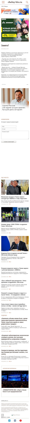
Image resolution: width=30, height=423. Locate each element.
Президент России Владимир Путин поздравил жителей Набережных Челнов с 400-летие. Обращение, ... (13, 258)
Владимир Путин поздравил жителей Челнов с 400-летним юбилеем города (14, 254)
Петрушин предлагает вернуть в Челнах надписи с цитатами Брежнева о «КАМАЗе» (14, 269)
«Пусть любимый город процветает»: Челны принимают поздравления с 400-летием (13, 281)
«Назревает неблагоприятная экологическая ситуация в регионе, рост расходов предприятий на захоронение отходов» (15, 337)
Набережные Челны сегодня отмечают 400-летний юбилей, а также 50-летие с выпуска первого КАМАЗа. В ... (14, 286)
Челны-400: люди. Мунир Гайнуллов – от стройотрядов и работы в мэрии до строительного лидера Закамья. (14, 327)
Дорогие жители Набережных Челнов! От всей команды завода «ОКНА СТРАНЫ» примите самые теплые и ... (14, 230)
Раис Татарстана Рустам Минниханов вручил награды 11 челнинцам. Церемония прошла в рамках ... (15, 201)
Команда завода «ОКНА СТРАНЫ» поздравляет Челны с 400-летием (14, 225)
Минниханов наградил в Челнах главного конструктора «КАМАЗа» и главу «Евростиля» (14, 197)
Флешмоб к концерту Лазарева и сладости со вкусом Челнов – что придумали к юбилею (13, 294)
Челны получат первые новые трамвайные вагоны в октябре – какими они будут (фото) (14, 305)
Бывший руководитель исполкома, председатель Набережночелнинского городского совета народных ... (14, 273)
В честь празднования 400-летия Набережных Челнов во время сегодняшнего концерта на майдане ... (15, 297)
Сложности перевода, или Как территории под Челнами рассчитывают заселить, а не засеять (14, 352)
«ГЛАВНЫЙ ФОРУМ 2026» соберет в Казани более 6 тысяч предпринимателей (14, 391)
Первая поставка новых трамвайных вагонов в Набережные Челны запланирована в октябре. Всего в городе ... (14, 309)
